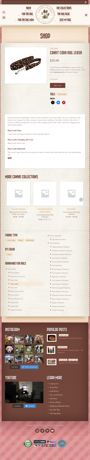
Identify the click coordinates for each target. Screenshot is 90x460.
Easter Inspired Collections (60, 262)
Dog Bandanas (15, 273)
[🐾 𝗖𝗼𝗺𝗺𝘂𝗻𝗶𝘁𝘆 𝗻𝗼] (29, 339)
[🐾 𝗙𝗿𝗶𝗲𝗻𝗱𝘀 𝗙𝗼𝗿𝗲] (19, 349)
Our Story (53, 398)
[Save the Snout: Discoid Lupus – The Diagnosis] (51, 350)
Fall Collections (57, 265)
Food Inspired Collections (60, 273)
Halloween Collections (59, 277)
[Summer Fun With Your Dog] (51, 362)
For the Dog (12, 269)
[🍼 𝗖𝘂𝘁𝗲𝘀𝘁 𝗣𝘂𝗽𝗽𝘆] (9, 349)
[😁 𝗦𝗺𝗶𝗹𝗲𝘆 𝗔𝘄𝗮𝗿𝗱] (39, 349)
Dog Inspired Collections (60, 258)
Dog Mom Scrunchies (59, 239)
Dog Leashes (54, 48)
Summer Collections (58, 306)
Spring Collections (45, 212)
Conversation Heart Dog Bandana (71, 213)
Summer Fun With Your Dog (69, 363)
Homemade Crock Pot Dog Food (70, 338)
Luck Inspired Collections (60, 284)
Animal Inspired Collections (61, 247)
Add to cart (57, 85)
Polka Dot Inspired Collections (61, 295)
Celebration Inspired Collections (62, 251)
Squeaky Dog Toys (16, 310)
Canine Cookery (63, 335)
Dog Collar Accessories (18, 276)
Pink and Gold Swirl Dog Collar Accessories (18, 213)
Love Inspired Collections (60, 280)
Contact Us (54, 383)
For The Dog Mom (56, 236)
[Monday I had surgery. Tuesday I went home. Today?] (9, 339)
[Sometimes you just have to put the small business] (39, 339)
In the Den (54, 387)
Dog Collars (14, 280)
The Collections (55, 243)
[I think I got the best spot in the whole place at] (9, 359)
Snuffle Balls (14, 302)
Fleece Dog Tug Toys (17, 291)
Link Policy (54, 391)
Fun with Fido (63, 360)
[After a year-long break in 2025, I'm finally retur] (39, 359)
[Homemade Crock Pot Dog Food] (51, 338)
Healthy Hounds (62, 347)
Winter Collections (58, 310)
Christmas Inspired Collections (61, 254)
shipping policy (59, 72)
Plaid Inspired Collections (60, 291)
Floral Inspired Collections (60, 269)
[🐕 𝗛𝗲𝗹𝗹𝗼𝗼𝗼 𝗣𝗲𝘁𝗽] (19, 359)
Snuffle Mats (14, 306)
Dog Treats (14, 288)
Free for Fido (15, 295)
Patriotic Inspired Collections (61, 288)
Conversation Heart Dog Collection (45, 216)
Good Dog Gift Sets (17, 299)
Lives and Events (56, 394)
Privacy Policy (55, 402)
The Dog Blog (55, 413)
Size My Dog (55, 409)
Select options (21, 207)
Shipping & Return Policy (60, 406)
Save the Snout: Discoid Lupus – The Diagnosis (71, 351)
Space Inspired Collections (60, 299)
